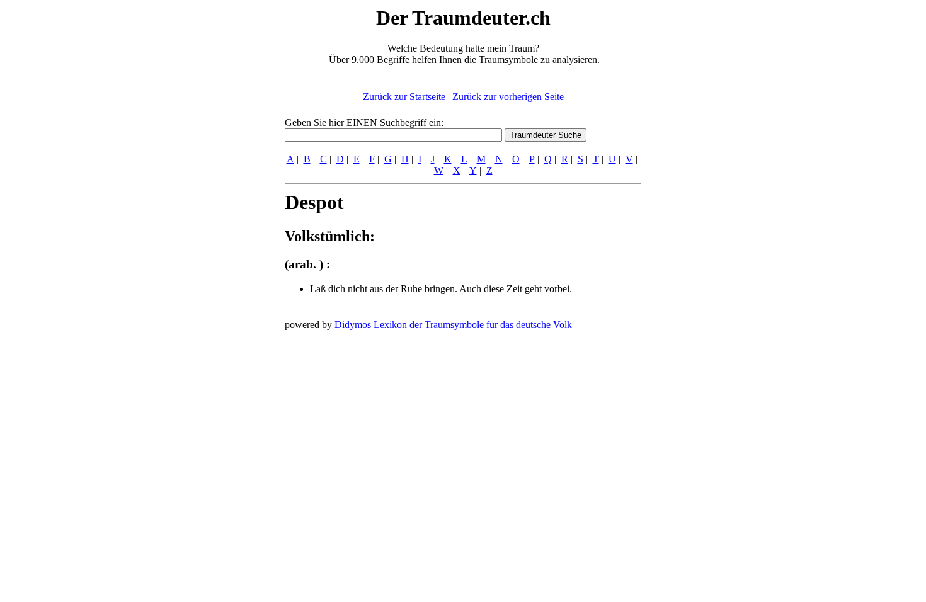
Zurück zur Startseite (404, 96)
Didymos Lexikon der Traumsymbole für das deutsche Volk (453, 324)
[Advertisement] (207, 194)
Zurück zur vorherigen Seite (508, 96)
